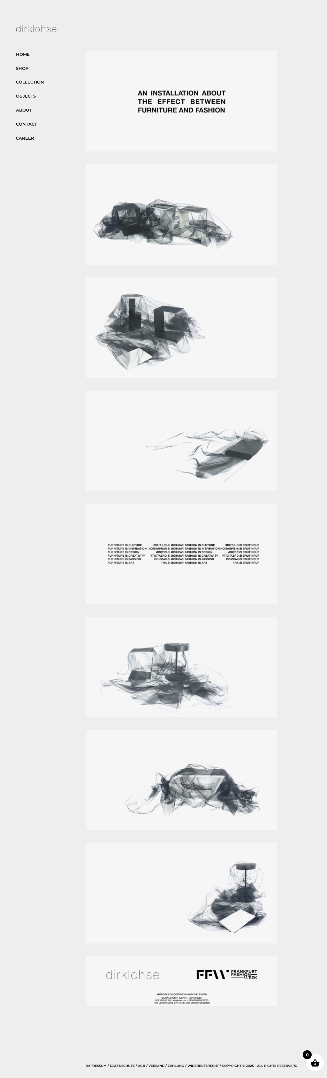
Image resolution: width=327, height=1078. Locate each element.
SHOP (22, 68)
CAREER (25, 138)
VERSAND (156, 1066)
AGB (141, 1066)
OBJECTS (26, 96)
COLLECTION (30, 81)
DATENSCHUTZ (122, 1066)
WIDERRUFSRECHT (203, 1066)
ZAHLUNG (176, 1066)
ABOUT (24, 110)
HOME (23, 54)
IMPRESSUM (96, 1066)
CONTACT (26, 124)
